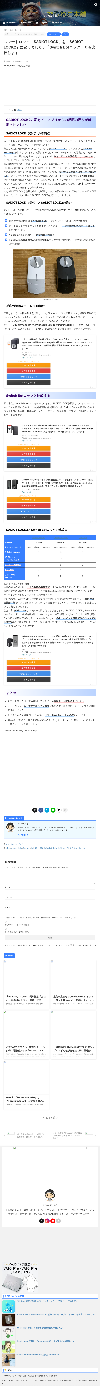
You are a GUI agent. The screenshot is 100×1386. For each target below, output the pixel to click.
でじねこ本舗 (50, 15)
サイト (7, 907)
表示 (19, 109)
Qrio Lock (83, 537)
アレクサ (70, 848)
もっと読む (52, 1117)
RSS (9, 1370)
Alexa (8, 848)
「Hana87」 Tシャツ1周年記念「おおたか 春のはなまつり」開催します (29, 1376)
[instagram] (22, 835)
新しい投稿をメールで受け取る (17, 932)
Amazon (14, 848)
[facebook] (40, 810)
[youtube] (25, 835)
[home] (27, 835)
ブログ (20, 844)
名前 (7, 887)
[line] (53, 810)
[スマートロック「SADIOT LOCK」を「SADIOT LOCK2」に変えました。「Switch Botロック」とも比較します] (47, 810)
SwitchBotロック (61, 537)
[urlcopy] (65, 810)
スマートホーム (11, 844)
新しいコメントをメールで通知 (17, 925)
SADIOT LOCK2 (38, 537)
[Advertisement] (50, 86)
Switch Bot (48, 848)
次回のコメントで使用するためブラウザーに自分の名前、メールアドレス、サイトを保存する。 (43, 918)
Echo (20, 848)
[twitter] (34, 810)
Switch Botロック (59, 848)
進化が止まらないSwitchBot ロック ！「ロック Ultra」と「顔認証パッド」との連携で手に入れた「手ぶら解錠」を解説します (50, 1381)
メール (8, 897)
